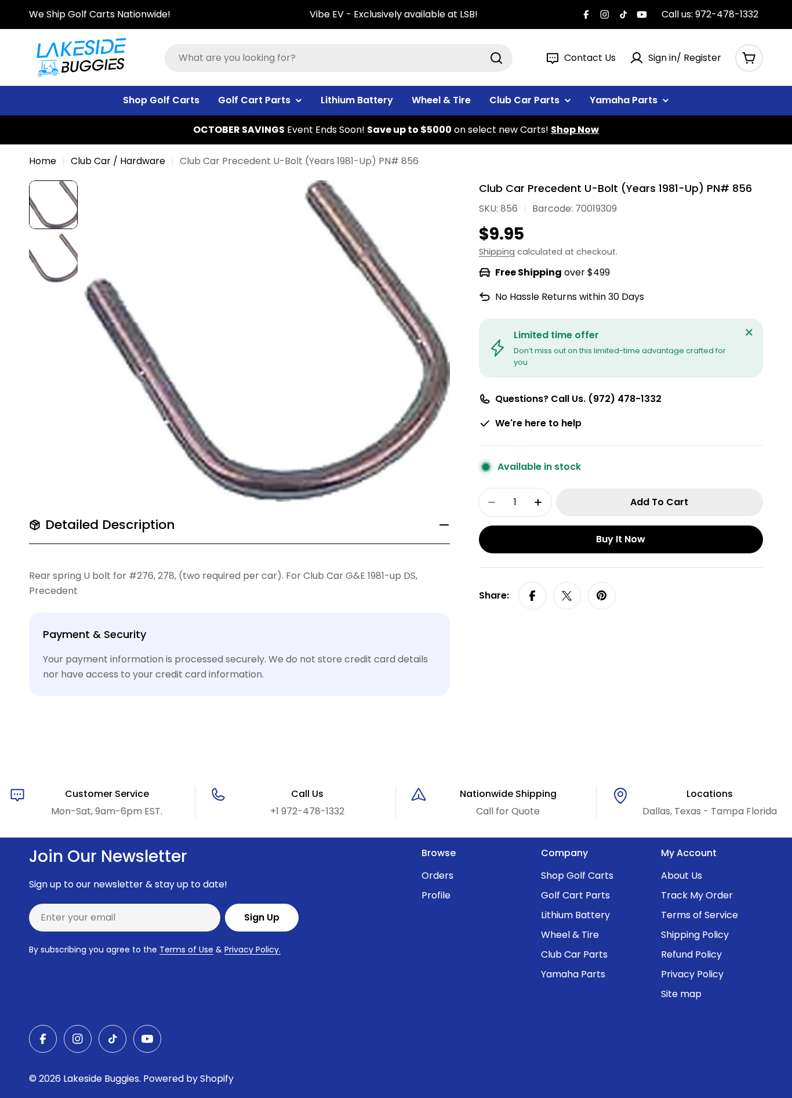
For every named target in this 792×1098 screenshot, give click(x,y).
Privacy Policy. (252, 949)
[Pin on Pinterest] (602, 596)
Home (42, 161)
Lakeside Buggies (101, 1078)
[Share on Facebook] (532, 596)
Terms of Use (186, 949)
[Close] (749, 332)
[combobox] (339, 58)
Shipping (497, 252)
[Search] (496, 58)
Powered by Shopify (188, 1078)
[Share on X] (567, 596)
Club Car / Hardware (118, 161)
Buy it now (620, 539)
